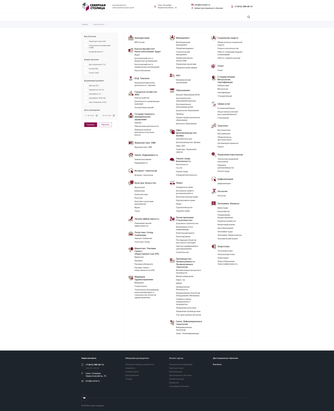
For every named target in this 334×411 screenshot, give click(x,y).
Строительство (182, 252)
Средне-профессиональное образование (188, 118)
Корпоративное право (185, 200)
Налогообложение (142, 70)
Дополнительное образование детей (184, 105)
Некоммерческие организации (183, 81)
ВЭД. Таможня (142, 78)
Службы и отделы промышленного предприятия (183, 301)
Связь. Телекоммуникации (187, 333)
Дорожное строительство (187, 223)
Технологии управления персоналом (227, 160)
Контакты (217, 364)
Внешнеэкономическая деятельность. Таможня (145, 84)
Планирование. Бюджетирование (225, 216)
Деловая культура (184, 139)
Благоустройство (142, 98)
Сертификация (223, 92)
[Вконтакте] (84, 397)
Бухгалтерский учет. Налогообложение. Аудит (148, 50)
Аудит (137, 55)
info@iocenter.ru (202, 5)
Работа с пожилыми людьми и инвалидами (229, 53)
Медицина (139, 283)
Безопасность (182, 164)
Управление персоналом (230, 154)
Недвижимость (141, 163)
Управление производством (188, 311)
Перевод (180, 114)
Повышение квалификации (180, 364)
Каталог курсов (176, 358)
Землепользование (143, 159)
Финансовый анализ (226, 225)
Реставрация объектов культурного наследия (186, 241)
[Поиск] (249, 17)
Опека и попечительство (228, 48)
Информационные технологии (184, 328)
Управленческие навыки (186, 68)
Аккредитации (142, 38)
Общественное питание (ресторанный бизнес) (227, 113)
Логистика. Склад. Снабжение (144, 233)
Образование (183, 90)
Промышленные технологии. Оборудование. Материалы (188, 294)
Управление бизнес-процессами (184, 59)
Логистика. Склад (142, 242)
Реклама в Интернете (144, 264)
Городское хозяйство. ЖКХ (146, 93)
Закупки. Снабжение (143, 238)
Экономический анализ (227, 239)
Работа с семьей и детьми (228, 58)
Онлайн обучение (176, 379)
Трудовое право (183, 211)
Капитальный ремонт (185, 233)
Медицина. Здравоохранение (144, 278)
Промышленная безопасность (183, 288)
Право (179, 183)
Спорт (220, 66)
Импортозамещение (184, 276)
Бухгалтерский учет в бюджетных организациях (146, 59)
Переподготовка (176, 368)
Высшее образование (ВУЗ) (188, 95)
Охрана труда (182, 171)
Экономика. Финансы (228, 203)
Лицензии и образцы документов (139, 364)
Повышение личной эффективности (143, 224)
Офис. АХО (180, 146)
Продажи (138, 261)
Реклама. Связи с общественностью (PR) (145, 269)
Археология (140, 187)
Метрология (222, 89)
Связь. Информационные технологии (189, 322)
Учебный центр (132, 372)
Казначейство (223, 211)
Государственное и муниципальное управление (144, 117)
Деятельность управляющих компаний (147, 102)
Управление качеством (186, 308)
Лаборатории (223, 85)
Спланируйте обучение (179, 386)
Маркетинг (139, 257)
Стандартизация (224, 96)
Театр (137, 211)
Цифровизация (225, 179)
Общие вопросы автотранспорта (224, 138)
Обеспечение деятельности (147, 126)
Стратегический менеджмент (183, 53)
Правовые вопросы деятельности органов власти (144, 132)
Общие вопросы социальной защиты (229, 43)
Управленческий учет (226, 221)
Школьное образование (186, 124)
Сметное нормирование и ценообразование (187, 247)
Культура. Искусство (145, 183)
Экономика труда (225, 232)
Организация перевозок (227, 143)
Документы (130, 368)
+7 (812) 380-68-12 (243, 6)
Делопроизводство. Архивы (188, 142)
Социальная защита (227, 38)
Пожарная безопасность (186, 175)
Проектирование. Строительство (185, 218)
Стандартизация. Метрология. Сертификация (226, 80)
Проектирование (183, 236)
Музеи (137, 207)
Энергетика (223, 246)
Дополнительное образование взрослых (186, 99)
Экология (222, 191)
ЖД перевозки (223, 134)
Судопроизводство (184, 207)
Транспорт (222, 126)
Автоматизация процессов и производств (188, 271)
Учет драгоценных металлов (188, 315)
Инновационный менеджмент (183, 43)
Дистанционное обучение (180, 375)
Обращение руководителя (137, 358)
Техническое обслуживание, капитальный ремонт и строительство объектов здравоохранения (147, 294)
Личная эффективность (147, 219)
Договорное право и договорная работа (185, 192)
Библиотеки (140, 191)
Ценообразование (225, 228)
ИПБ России (140, 42)
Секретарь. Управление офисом (186, 150)
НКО (178, 75)
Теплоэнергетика (225, 251)
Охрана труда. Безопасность (183, 160)
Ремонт (220, 147)
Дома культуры (141, 194)
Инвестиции (222, 208)
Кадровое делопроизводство (225, 166)
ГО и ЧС (179, 168)
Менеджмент (183, 38)
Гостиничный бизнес (226, 108)
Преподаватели (132, 375)
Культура (139, 198)
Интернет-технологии (146, 171)
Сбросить (105, 125)
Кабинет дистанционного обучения (208, 8)
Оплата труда (223, 171)
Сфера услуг (223, 104)
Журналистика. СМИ (145, 143)
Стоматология (141, 286)
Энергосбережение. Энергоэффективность (227, 262)
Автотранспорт (224, 130)
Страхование (223, 118)
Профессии (174, 383)
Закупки (138, 123)
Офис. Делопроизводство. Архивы (186, 133)
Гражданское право (184, 187)
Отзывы (128, 379)
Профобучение (175, 372)
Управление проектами (186, 64)
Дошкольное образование (187, 110)
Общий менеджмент (185, 48)
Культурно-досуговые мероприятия (144, 202)
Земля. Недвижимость (146, 155)
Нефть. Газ (180, 280)
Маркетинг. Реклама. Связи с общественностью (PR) (147, 251)
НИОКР (179, 283)
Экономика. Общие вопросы (229, 235)
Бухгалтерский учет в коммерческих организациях (147, 65)
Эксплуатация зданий (144, 107)
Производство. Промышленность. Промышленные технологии (185, 263)
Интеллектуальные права (187, 197)
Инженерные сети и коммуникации (184, 228)
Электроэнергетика (226, 254)
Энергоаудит (223, 258)
